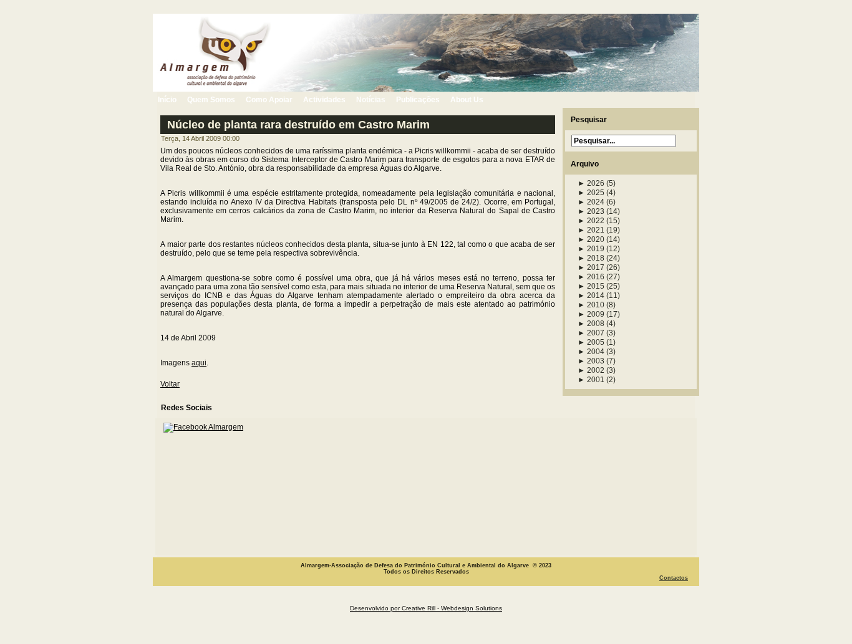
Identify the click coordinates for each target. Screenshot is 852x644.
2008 (591, 323)
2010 (591, 304)
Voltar (170, 384)
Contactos (673, 578)
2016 (591, 276)
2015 (591, 286)
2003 (591, 361)
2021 (591, 230)
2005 (591, 342)
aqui (198, 362)
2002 (591, 370)
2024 (591, 202)
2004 (591, 351)
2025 (591, 192)
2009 (591, 314)
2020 (591, 239)
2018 (591, 258)
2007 (591, 333)
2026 (591, 183)
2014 (591, 295)
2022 (591, 220)
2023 (591, 211)
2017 (591, 267)
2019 (591, 248)
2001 (591, 379)
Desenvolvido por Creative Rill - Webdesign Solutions (426, 608)
